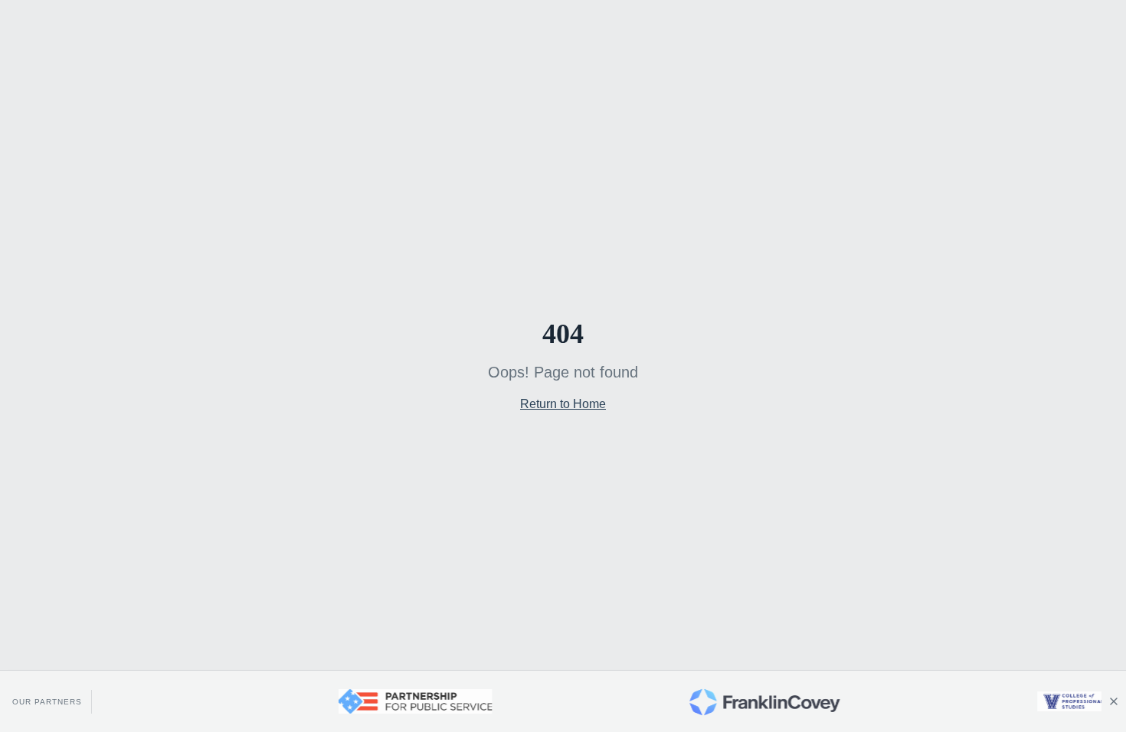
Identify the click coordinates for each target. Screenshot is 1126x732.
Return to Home (563, 403)
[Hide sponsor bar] (1113, 701)
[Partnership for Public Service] (401, 701)
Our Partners (47, 702)
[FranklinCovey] (750, 701)
